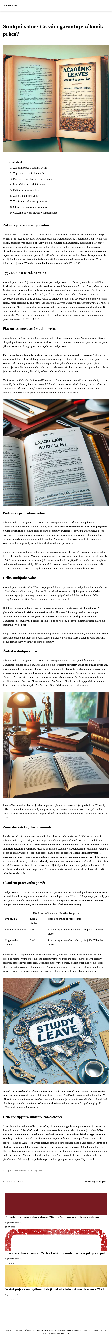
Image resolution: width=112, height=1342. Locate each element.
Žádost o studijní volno (26, 195)
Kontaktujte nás (35, 1170)
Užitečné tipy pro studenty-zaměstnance (35, 212)
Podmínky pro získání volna (29, 184)
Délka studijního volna (26, 190)
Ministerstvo (10, 5)
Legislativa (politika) (100, 1182)
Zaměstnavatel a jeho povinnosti (31, 201)
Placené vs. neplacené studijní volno (33, 178)
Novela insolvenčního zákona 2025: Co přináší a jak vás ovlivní (52, 1217)
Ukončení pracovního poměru (30, 206)
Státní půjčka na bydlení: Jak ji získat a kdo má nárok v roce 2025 (54, 1289)
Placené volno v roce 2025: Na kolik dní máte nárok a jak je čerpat (55, 1253)
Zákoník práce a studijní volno (30, 167)
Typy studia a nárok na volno (29, 173)
